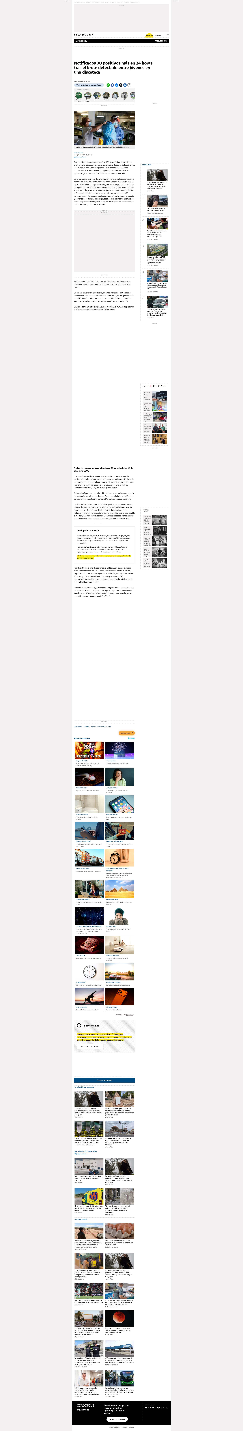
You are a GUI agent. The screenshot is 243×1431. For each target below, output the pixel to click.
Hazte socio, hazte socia (90, 1046)
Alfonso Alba (109, 1117)
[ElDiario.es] (161, 41)
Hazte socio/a (149, 35)
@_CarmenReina (80, 157)
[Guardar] (129, 85)
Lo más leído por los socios (84, 1087)
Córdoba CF (126, 2)
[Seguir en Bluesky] (146, 1407)
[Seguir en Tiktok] (161, 1407)
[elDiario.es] (87, 1410)
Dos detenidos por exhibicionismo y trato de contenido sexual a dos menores (89, 1178)
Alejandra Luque (79, 1279)
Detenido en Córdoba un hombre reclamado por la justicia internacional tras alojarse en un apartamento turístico (88, 1361)
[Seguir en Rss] (166, 1407)
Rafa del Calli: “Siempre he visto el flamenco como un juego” (147, 520)
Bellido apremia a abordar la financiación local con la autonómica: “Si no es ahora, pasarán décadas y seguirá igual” (87, 1391)
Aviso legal (124, 1427)
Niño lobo (107, 2)
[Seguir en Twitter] (148, 1407)
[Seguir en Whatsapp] (164, 1407)
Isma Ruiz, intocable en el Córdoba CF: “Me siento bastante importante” (89, 1301)
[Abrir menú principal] (168, 35)
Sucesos (97, 2)
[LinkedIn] (125, 85)
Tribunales (102, 2)
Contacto (131, 1427)
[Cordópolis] (87, 1405)
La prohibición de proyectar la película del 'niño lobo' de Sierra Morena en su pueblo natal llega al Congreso (88, 1111)
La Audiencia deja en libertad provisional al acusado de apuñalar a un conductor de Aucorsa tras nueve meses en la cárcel (119, 1391)
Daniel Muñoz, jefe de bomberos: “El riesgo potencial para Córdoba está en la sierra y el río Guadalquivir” (148, 531)
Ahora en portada (81, 1219)
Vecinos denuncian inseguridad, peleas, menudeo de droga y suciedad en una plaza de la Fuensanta (117, 1209)
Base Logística (113, 2)
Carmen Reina (78, 153)
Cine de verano (120, 2)
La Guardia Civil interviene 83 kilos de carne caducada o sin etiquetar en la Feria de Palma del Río (119, 1302)
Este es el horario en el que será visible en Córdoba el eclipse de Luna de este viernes (117, 1330)
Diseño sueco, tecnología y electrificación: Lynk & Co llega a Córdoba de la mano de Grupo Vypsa (148, 417)
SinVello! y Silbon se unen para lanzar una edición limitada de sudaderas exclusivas (147, 439)
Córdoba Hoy (81, 41)
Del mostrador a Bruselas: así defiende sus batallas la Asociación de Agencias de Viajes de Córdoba (147, 428)
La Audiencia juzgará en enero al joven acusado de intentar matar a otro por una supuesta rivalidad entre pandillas (88, 1273)
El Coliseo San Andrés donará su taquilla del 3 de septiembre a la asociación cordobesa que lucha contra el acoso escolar (87, 1331)
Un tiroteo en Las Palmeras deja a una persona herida (156, 209)
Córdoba (93, 726)
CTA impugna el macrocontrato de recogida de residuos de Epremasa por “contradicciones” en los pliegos (119, 1360)
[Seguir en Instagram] (155, 1407)
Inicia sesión (158, 35)
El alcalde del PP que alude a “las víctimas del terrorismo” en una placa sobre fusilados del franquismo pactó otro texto (119, 1111)
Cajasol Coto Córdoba (134, 2)
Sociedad (86, 726)
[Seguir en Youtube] (158, 1407)
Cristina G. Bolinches (80, 1145)
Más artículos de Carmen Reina (86, 1151)
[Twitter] (120, 85)
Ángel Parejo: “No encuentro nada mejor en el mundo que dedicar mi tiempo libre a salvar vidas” (147, 563)
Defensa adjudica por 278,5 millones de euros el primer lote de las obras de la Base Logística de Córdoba (156, 260)
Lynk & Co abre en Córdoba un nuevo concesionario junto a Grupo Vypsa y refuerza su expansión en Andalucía (147, 396)
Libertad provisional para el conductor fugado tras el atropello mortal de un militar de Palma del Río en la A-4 (157, 312)
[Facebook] (112, 85)
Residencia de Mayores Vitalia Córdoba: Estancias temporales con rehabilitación (147, 406)
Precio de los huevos (90, 2)
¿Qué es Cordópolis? (114, 1427)
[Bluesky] (116, 85)
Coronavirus (101, 726)
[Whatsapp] (108, 85)
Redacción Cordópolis (81, 1249)
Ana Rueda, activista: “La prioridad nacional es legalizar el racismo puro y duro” (147, 541)
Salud (109, 726)
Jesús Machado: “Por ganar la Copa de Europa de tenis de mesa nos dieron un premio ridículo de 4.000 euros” (147, 552)
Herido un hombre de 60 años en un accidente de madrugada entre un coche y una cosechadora (89, 1208)
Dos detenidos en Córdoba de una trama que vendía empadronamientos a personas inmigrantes (157, 233)
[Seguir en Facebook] (150, 1407)
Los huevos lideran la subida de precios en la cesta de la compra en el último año (119, 1242)
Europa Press (109, 1335)
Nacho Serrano (79, 1305)
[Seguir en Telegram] (153, 1407)
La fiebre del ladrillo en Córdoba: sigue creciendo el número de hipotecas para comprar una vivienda (118, 1141)
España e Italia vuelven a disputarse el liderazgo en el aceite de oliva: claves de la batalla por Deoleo (88, 1140)
